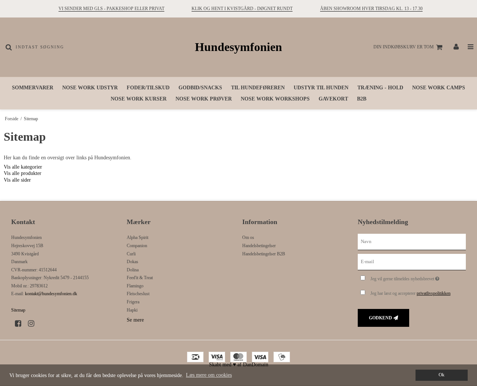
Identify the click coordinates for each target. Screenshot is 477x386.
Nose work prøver (204, 99)
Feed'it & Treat (140, 277)
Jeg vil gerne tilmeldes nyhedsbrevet (418, 277)
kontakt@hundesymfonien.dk (51, 293)
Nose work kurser (139, 99)
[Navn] (412, 242)
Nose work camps (438, 87)
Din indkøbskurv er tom (403, 47)
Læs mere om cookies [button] (209, 375)
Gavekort (333, 99)
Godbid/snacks (200, 87)
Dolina (133, 269)
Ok (442, 374)
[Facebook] (20, 323)
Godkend (380, 317)
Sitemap (18, 310)
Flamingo (135, 285)
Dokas (132, 261)
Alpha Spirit (137, 237)
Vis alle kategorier (23, 167)
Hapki (132, 310)
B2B (361, 99)
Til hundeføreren (258, 87)
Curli (131, 253)
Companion (137, 245)
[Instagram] (34, 323)
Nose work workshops (275, 99)
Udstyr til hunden (321, 87)
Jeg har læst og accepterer (410, 293)
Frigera (133, 301)
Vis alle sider (17, 180)
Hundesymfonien (238, 47)
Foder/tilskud (148, 87)
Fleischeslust (138, 293)
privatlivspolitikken (434, 293)
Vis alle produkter (22, 173)
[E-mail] (412, 261)
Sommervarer (32, 87)
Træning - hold (380, 87)
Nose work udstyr (90, 87)
